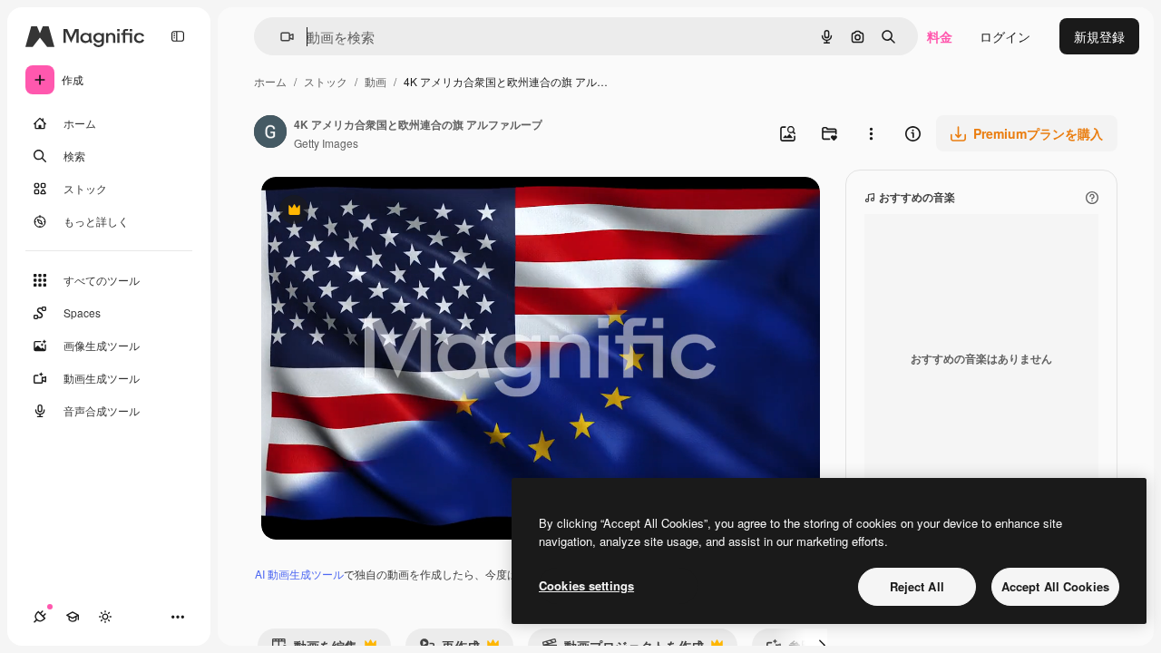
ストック (325, 81)
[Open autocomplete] (280, 37)
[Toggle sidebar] (177, 36)
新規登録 (1099, 36)
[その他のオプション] (871, 133)
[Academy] (72, 616)
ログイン (1005, 36)
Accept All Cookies (1055, 586)
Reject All (917, 586)
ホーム (270, 81)
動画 (375, 81)
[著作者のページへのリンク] (270, 133)
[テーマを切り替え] (105, 616)
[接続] (39, 616)
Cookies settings (586, 585)
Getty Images (326, 143)
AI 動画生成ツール (299, 573)
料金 (939, 36)
